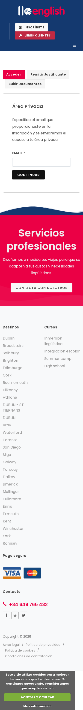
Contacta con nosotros (41, 287)
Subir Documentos (25, 84)
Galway (9, 462)
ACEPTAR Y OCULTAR (37, 697)
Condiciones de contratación (28, 656)
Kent (7, 521)
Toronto (10, 440)
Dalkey (9, 476)
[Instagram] (15, 615)
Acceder (13, 74)
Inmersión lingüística (53, 341)
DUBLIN (9, 417)
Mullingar (11, 491)
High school (54, 366)
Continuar (28, 175)
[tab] (14, 74)
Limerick (10, 484)
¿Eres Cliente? (37, 35)
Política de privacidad (43, 644)
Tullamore (12, 499)
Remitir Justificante (48, 74)
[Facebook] (6, 615)
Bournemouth (15, 382)
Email (18, 153)
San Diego (12, 447)
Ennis (7, 506)
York (7, 536)
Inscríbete (34, 27)
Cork (7, 375)
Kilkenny (10, 390)
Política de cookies (20, 650)
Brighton (10, 360)
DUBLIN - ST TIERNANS (13, 407)
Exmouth (11, 513)
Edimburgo (12, 367)
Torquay (10, 469)
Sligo (7, 454)
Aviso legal (11, 644)
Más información (37, 706)
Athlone (10, 397)
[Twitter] (23, 615)
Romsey (10, 543)
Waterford (12, 432)
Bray (7, 425)
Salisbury (11, 353)
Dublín (9, 338)
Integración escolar (62, 351)
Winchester (13, 528)
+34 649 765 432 (28, 604)
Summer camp (57, 358)
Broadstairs (13, 345)
